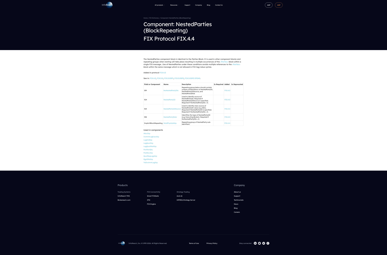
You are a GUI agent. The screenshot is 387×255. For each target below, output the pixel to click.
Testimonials (238, 200)
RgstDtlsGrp (148, 159)
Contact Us (219, 5)
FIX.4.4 (227, 123)
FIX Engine (151, 204)
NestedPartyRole (170, 117)
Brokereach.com (124, 200)
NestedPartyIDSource (172, 109)
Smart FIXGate (153, 196)
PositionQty (148, 150)
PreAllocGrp (148, 153)
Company (198, 5)
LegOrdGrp (148, 140)
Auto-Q (179, 196)
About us (237, 192)
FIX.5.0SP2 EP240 (192, 78)
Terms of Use (194, 243)
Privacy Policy (212, 243)
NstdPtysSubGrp (170, 123)
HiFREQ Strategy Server (186, 200)
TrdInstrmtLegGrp (151, 163)
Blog (208, 5)
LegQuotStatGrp (150, 146)
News (236, 204)
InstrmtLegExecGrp (151, 137)
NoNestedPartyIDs (171, 90)
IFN (148, 200)
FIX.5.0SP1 (168, 78)
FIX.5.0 (160, 78)
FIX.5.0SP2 (179, 78)
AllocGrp (147, 133)
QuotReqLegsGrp (150, 156)
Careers (237, 212)
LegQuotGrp (148, 143)
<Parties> (224, 62)
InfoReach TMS (124, 196)
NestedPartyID (169, 100)
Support (187, 5)
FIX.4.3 (163, 72)
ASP (268, 5)
